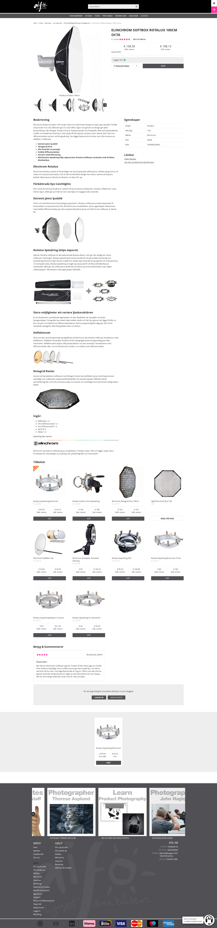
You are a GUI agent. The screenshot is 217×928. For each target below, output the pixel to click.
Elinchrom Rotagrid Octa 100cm (125, 501)
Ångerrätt (37, 904)
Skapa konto (116, 697)
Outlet (144, 15)
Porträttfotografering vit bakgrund (77, 23)
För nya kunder (39, 866)
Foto (97, 15)
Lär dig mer (57, 23)
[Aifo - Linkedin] (73, 923)
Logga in (98, 697)
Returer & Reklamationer (44, 900)
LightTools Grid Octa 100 (161, 501)
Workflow (120, 15)
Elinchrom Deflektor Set (43, 558)
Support (36, 897)
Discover (133, 15)
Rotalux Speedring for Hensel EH (86, 618)
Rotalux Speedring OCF (121, 558)
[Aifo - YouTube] (57, 923)
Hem (35, 847)
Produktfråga (122, 66)
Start (35, 23)
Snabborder (38, 854)
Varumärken (76, 15)
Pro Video (107, 15)
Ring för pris (167, 518)
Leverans (37, 880)
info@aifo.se (173, 846)
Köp (163, 65)
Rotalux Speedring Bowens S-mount (48, 618)
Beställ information (41, 890)
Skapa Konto (38, 907)
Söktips (36, 873)
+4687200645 (172, 850)
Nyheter (36, 851)
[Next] (105, 105)
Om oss (36, 857)
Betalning (37, 883)
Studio (88, 15)
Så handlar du (39, 870)
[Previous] (33, 814)
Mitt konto (37, 876)
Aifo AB (173, 842)
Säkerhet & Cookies (41, 887)
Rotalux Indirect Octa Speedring (86, 501)
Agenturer (37, 894)
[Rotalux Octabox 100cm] (69, 61)
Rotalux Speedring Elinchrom (45, 501)
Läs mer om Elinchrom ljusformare (139, 162)
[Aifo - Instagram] (41, 923)
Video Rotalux (130, 159)
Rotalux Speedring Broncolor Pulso (166, 558)
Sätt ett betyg (139, 39)
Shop (41, 23)
